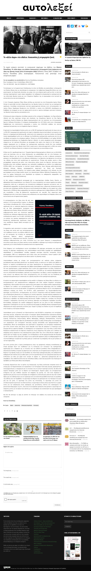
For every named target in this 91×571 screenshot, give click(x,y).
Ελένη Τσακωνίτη (70, 159)
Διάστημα (74, 176)
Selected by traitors (39, 538)
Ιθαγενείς (68, 179)
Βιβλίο (11, 405)
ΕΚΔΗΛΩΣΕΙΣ (32, 18)
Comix (67, 176)
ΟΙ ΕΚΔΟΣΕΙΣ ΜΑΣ (57, 18)
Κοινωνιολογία (70, 164)
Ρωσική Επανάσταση (83, 159)
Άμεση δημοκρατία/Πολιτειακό (74, 185)
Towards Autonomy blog (40, 528)
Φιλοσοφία (78, 173)
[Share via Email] (17, 411)
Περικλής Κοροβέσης (81, 162)
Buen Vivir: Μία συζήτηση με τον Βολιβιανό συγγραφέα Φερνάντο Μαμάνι (80, 94)
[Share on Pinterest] (12, 411)
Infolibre (36, 534)
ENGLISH (9, 18)
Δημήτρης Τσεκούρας (83, 188)
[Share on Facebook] (4, 411)
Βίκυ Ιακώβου (69, 173)
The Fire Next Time (39, 532)
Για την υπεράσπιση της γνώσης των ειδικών (11, 437)
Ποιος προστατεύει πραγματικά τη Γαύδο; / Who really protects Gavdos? (81, 395)
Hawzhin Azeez (83, 182)
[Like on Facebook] (7, 411)
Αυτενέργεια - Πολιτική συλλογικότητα (44, 523)
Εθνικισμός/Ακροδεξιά (27, 405)
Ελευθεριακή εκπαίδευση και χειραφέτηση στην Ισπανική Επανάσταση (79, 430)
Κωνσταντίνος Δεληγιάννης (81, 153)
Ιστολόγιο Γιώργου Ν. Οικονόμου (42, 526)
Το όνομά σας (10, 470)
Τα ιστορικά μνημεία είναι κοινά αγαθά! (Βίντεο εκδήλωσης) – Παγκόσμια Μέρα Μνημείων (80, 238)
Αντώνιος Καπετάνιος (72, 156)
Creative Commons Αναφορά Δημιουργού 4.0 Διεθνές (52, 568)
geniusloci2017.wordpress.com (42, 536)
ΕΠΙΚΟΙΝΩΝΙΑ (84, 18)
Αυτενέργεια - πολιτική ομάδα (74, 170)
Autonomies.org (38, 553)
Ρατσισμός (36, 405)
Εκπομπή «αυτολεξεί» (79, 179)
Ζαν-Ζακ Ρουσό (84, 156)
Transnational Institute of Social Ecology (45, 541)
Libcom (36, 547)
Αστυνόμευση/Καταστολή (72, 167)
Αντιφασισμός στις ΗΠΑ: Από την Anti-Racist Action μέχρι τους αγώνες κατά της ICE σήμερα (51, 438)
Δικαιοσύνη (17, 405)
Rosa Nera (86, 173)
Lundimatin (37, 549)
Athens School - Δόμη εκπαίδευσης (43, 521)
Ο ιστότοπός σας (11, 484)
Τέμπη (67, 182)
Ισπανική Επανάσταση (81, 191)
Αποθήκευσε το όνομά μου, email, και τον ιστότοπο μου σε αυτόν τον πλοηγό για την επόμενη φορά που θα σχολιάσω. (32, 493)
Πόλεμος (74, 182)
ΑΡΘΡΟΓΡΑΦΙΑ (20, 18)
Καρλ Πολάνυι (69, 191)
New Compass (38, 543)
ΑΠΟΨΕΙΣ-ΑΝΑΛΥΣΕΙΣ (56, 62)
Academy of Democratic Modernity (43, 545)
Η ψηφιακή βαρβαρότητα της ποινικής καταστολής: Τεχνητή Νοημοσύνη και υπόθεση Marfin (31, 438)
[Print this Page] (15, 411)
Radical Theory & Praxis (40, 530)
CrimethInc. (37, 551)
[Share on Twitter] (9, 411)
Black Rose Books (38, 539)
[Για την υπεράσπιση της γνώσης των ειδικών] (12, 429)
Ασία (85, 170)
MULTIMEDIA (44, 18)
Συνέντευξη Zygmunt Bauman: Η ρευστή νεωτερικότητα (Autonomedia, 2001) (81, 290)
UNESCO (81, 176)
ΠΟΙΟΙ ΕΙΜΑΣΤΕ (71, 18)
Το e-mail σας (11, 477)
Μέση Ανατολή (70, 162)
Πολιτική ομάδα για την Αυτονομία (43, 524)
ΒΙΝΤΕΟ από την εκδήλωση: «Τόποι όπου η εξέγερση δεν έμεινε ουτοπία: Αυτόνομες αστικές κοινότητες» (81, 247)
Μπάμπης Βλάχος (70, 188)
